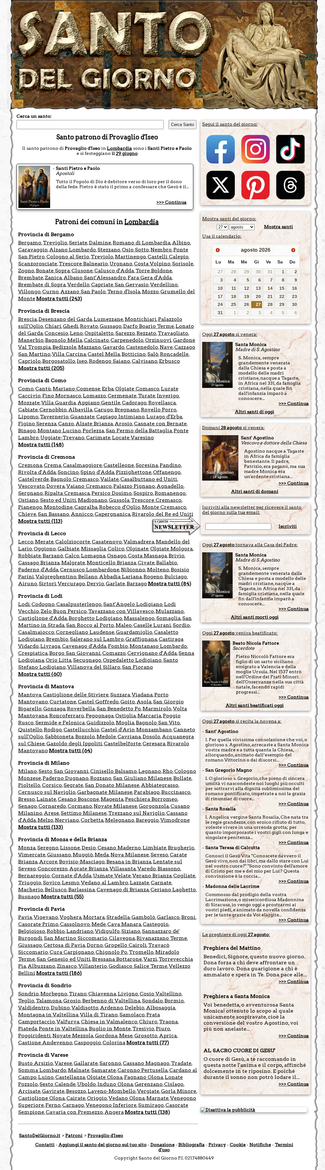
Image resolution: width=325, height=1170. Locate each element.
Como (26, 389)
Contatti (45, 1144)
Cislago (173, 1084)
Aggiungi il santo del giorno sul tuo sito (102, 1144)
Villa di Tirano (99, 1015)
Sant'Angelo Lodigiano (132, 604)
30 (258, 271)
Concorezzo (52, 869)
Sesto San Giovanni (63, 771)
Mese (126, 1036)
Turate (146, 396)
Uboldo (86, 1084)
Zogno (26, 271)
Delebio (134, 1008)
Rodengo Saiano (109, 361)
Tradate (181, 1063)
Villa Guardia (58, 403)
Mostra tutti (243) (59, 299)
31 (270, 271)
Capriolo (29, 361)
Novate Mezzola (72, 1036)
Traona (168, 1022)
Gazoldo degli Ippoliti (74, 744)
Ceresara (154, 744)
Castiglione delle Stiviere (76, 695)
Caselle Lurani (152, 625)
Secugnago (87, 660)
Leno (76, 333)
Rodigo (53, 730)
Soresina (147, 465)
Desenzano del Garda (65, 319)
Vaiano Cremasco (89, 486)
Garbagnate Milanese (104, 792)
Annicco (82, 514)
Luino (46, 1077)
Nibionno (133, 570)
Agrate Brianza (88, 869)
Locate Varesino (133, 438)
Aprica (168, 1036)
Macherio (30, 890)
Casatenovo (107, 542)
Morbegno (53, 994)
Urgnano (120, 264)
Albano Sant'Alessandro (94, 278)
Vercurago (71, 584)
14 (270, 288)
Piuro (163, 1029)
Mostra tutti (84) (169, 584)
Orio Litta (58, 660)
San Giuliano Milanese (142, 778)
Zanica (53, 278)
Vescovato (31, 486)
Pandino (170, 465)
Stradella (118, 917)
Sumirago (151, 1105)
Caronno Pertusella (142, 1070)
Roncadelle (174, 354)
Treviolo (102, 257)
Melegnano (119, 820)
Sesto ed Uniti (58, 500)
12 (246, 288)
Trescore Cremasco (156, 500)
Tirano (78, 994)
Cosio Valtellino (161, 994)
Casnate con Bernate (160, 424)
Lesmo (70, 883)
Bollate (182, 778)
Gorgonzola (154, 806)
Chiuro (148, 1022)
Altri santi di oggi (254, 411)
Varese (63, 1063)
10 (220, 288)
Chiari (53, 326)
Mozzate (29, 403)
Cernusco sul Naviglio (47, 792)
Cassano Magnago (146, 1063)
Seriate (78, 243)
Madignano (92, 500)
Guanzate (82, 417)
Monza (27, 848)
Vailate (109, 479)
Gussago (111, 326)
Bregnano (127, 410)
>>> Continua (171, 202)
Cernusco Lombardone (89, 570)
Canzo (66, 424)
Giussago (30, 945)
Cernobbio (53, 410)
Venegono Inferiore (111, 1105)
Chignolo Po (111, 952)
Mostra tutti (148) (41, 445)
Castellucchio (81, 730)
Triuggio (29, 883)
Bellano (87, 577)
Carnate (161, 883)
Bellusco (56, 890)
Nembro (161, 250)
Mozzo (150, 292)
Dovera (55, 486)
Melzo (45, 820)
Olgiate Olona (105, 1077)
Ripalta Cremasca (67, 493)
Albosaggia (160, 1008)
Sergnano (30, 493)
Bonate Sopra (53, 271)
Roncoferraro (66, 716)
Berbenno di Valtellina (111, 1001)
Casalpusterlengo (79, 604)
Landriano (79, 931)
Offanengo (167, 472)
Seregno (47, 848)
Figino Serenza (37, 424)
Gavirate (53, 1091)
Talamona (49, 1001)
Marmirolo (157, 709)
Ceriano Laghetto (173, 890)
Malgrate (73, 563)
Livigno (128, 994)
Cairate (75, 1098)
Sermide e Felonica (60, 723)
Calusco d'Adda (114, 271)
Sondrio (28, 994)
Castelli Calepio (168, 257)
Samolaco (132, 1015)
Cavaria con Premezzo (74, 1112)
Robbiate (29, 556)
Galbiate (68, 549)
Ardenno (111, 1008)
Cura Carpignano (72, 952)
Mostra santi (278, 226)
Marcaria (149, 716)
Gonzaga (54, 709)
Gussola (119, 500)
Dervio (95, 584)
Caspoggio (87, 1043)
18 (233, 296)
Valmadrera (138, 542)
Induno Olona (115, 1084)
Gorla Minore (178, 1091)
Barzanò (53, 556)
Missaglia (93, 549)
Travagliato (173, 333)
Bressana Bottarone (117, 959)
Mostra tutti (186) (59, 973)
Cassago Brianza (39, 563)
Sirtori (47, 584)
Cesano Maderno (119, 848)
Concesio (56, 333)
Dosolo (151, 737)
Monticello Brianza (111, 563)
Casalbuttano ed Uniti (148, 479)
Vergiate (148, 1091)
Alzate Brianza (94, 424)
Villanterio (92, 966)
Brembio (57, 639)
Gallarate (86, 1063)
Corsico (52, 785)
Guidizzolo (100, 723)
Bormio (174, 1001)
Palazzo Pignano (134, 486)
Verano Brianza (152, 876)
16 (294, 288)
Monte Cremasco (164, 507)
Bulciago (175, 577)
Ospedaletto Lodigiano (132, 660)
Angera (114, 1112)
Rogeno (153, 577)
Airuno (27, 584)
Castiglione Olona (41, 1098)
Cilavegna (122, 938)
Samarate (103, 1070)
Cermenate (122, 396)
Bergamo (29, 243)
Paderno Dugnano (66, 778)
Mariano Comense (76, 389)
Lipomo (28, 417)
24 (220, 304)
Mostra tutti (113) (40, 521)
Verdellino (164, 285)
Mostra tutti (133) (40, 827)
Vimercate (31, 855)
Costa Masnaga (147, 556)
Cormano (80, 806)
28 (233, 271)
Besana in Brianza (128, 862)
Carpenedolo (126, 340)
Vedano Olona (127, 1098)
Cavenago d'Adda (84, 646)
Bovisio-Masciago (82, 862)
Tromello (141, 952)
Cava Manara (124, 924)
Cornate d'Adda (71, 876)
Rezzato (146, 333)
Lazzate (139, 883)
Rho (167, 771)
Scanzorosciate (37, 264)
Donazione (162, 1144)
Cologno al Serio (67, 257)
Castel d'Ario (118, 730)
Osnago (116, 556)
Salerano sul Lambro (97, 639)
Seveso (159, 855)
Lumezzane (108, 319)
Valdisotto (84, 1008)
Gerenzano (148, 1084)
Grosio (72, 1001)
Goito (127, 702)
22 (281, 296)
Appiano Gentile (98, 403)
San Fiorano (137, 667)
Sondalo (152, 1001)
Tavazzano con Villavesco (121, 611)
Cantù (43, 389)
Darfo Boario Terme (148, 326)
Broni (188, 917)
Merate (44, 542)
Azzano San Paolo (83, 292)
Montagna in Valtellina (48, 1015)
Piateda (27, 1029)
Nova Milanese (129, 855)
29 (246, 271)
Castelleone (118, 465)
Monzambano (154, 730)
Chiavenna (102, 994)
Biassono (168, 869)
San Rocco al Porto (90, 625)
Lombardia (119, 148)
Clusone (82, 271)
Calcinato (96, 340)
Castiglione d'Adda (42, 618)
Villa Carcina (69, 354)
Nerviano (67, 820)
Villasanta (122, 869)
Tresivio (143, 1029)
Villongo (29, 292)
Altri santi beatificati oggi (255, 705)
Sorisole (182, 264)
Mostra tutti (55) (62, 897)
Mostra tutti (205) (41, 368)
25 (233, 304)
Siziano (130, 931)
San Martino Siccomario (75, 938)
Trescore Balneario (83, 264)
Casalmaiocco (36, 632)
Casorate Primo (38, 924)
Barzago (137, 584)
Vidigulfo (107, 931)
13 (258, 288)
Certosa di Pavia (64, 945)
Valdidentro (33, 1008)
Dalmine (100, 243)
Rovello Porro (158, 410)
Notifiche (260, 1144)
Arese (51, 813)
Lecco (25, 542)
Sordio (181, 625)
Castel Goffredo (98, 702)
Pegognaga (100, 716)
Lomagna (93, 556)
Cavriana (129, 737)
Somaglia (168, 618)
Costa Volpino (152, 264)
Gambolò (143, 917)
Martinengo (130, 257)
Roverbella (81, 709)
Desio (89, 848)
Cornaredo (52, 806)
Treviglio (55, 243)
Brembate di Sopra (42, 285)
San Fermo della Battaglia (139, 431)
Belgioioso (31, 931)
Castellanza (70, 1077)
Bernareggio (34, 876)
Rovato (89, 326)
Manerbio (30, 340)
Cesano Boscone (78, 799)
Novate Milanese (115, 806)
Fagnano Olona (143, 1077)
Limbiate (154, 848)
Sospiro (143, 493)
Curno (50, 292)
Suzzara (120, 695)
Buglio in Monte (110, 1029)
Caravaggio (33, 250)
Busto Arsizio (35, 1063)
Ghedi (70, 326)
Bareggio (147, 820)
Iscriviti (288, 526)
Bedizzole (64, 347)
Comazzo (114, 653)
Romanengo (170, 493)
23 (294, 296)
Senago (27, 806)
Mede (98, 924)
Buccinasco (175, 792)
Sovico (51, 883)
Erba (108, 389)
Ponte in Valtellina (63, 1029)
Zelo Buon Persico (64, 611)
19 (246, 296)
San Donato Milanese (112, 785)
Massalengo (139, 618)
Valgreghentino (56, 577)
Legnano (149, 771)
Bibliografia (191, 1144)
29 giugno (127, 153)
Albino (181, 243)
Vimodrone (175, 820)
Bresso (26, 799)
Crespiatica (33, 653)
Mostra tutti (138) (147, 1112)
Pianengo (30, 507)
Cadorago (134, 403)
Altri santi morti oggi (255, 617)
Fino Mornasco (61, 396)
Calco (72, 556)
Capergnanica (112, 514)
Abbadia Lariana (120, 577)
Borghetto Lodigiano (95, 618)
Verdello (78, 285)
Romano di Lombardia (141, 243)
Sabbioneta (59, 737)
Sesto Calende (57, 1084)
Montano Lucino (59, 431)
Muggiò (83, 855)
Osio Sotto (135, 250)
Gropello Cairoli (125, 945)
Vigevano (46, 917)
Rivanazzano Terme (161, 938)
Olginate (137, 549)
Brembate (30, 278)
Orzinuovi (158, 340)
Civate (146, 563)
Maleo (124, 625)
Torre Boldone (154, 271)
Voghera (71, 917)
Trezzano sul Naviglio (136, 813)
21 (270, 296)
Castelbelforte (122, 744)
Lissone (70, 848)
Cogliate (184, 876)
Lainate (46, 799)
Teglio (26, 1001)
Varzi (150, 959)
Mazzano (89, 347)
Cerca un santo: (34, 116)
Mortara (94, 917)
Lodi (24, 604)
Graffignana (141, 639)
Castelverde (33, 479)
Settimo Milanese (84, 813)
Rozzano (100, 778)
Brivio (176, 556)
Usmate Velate (112, 876)
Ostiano (28, 500)
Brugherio (181, 848)
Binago (27, 431)
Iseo (82, 361)
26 (246, 304)
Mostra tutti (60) (40, 674)
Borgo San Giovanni (75, 653)
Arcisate (29, 1091)
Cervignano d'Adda (152, 653)
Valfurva (67, 1022)
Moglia (125, 723)
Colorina (114, 1043)
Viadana (142, 695)
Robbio (56, 931)
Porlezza (93, 431)
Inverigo (168, 396)
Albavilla (80, 410)
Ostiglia (125, 716)
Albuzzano (41, 966)
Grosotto (145, 1036)
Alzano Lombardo (72, 250)
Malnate (79, 1070)
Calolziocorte (72, 542)
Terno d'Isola (123, 292)
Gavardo (113, 347)
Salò (152, 354)
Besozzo (76, 1091)
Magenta (112, 799)
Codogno (43, 604)
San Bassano (53, 514)
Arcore (48, 862)
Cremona (30, 465)
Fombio (118, 646)
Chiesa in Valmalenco (109, 1022)
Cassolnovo (75, 924)
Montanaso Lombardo (158, 646)
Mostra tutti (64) (70, 751)
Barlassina (81, 890)
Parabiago (147, 792)
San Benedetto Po (118, 709)
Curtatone (63, 702)
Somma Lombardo (42, 1070)
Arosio (123, 424)
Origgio (97, 1098)
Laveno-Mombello (112, 1091)
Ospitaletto (99, 333)
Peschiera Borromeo (151, 799)
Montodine (58, 507)
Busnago (29, 897)
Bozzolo (85, 737)
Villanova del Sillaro (93, 667)
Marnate (157, 1098)
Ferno (53, 1105)
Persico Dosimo (111, 493)
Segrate (73, 785)
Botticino (134, 354)
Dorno (95, 945)
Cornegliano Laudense (85, 632)
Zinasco (67, 966)
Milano (27, 771)
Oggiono (45, 549)
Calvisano (144, 361)
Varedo (146, 869)
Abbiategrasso (159, 785)
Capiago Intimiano (120, 417)
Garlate (115, 584)
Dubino (60, 1008)
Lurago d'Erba (164, 417)
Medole (106, 737)
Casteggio (156, 924)
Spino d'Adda (97, 472)
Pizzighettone (133, 472)
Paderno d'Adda (38, 570)
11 (233, 288)
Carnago (73, 1105)
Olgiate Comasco (137, 389)
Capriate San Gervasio (120, 285)
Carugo (103, 410)
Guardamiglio (134, 632)
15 (281, 288)
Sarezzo (125, 333)
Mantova (29, 695)
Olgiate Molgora (171, 549)
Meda (102, 855)
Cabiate (28, 410)
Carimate (98, 438)
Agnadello (169, 486)
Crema (52, 465)
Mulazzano (170, 611)
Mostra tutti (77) (147, 1043)
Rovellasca (162, 403)
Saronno (110, 1063)
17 (220, 296)
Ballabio (166, 563)
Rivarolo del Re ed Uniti (162, 514)
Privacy (217, 1144)
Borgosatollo (58, 361)
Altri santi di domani (254, 491)
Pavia (25, 917)
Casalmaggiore (82, 465)
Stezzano (108, 250)
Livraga (50, 646)
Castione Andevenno (45, 1043)
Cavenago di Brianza (122, 890)
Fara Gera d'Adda (150, 278)
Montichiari (140, 319)
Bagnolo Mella (63, 340)
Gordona (106, 1036)
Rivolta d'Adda (37, 472)
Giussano (59, 855)
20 (258, 296)
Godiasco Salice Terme (138, 966)
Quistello (30, 730)
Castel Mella (104, 354)
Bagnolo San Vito (158, 723)
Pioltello (29, 785)
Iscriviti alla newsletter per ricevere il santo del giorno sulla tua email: (252, 510)
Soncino (68, 472)
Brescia (27, 319)
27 (220, 271)
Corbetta (92, 820)
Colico (116, 549)
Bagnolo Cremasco (74, 479)
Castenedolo (142, 347)
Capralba (85, 507)
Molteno (158, 570)
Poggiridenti (34, 1036)
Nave (166, 347)
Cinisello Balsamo (113, 771)
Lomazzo (94, 396)
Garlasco (168, 917)
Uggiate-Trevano (62, 438)
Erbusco (169, 361)
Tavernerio (54, 417)
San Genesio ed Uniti (63, 959)
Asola (143, 702)
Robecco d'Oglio (119, 507)
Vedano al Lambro (104, 883)
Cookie (238, 1144)
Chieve (27, 514)
